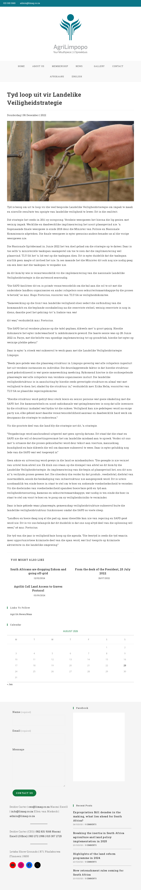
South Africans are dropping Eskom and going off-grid (38, 571)
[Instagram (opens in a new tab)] (139, 3)
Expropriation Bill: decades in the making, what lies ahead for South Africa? (97, 816)
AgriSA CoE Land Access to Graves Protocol (38, 588)
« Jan (10, 684)
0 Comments (90, 824)
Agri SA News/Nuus (21, 614)
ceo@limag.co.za (39, 806)
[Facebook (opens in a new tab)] (136, 3)
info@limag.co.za (22, 811)
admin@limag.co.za (22, 816)
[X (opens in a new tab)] (132, 3)
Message (18, 749)
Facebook (82, 707)
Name (21, 712)
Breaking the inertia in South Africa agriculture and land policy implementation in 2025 (98, 837)
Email (21, 730)
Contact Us (24, 793)
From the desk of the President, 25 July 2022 (103, 571)
